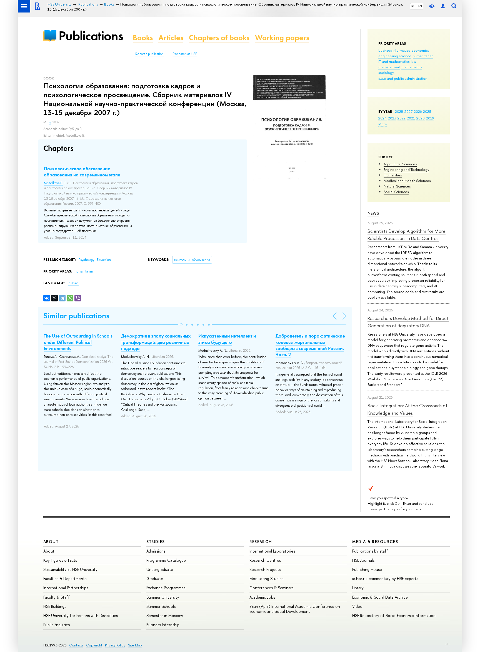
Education (104, 260)
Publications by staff (370, 551)
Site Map (135, 645)
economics (420, 50)
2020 (420, 118)
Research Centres (265, 560)
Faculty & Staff (56, 597)
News (373, 213)
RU (413, 6)
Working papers (282, 38)
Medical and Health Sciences (407, 180)
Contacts (76, 645)
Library (358, 587)
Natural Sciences (397, 186)
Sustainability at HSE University (70, 569)
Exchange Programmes (165, 587)
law (413, 61)
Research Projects (265, 569)
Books (143, 38)
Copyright (94, 645)
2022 (402, 118)
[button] (181, 325)
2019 (430, 118)
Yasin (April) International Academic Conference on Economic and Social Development (294, 609)
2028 (399, 111)
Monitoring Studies (266, 578)
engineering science (394, 55)
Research (260, 541)
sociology (386, 72)
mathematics (411, 66)
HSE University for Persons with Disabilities (80, 615)
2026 (418, 111)
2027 (408, 111)
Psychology (87, 260)
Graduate (154, 578)
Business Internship (162, 624)
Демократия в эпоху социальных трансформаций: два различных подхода (156, 342)
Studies (155, 541)
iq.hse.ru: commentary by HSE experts (385, 578)
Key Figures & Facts (60, 560)
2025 (427, 111)
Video (357, 606)
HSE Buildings (54, 606)
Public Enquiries (56, 624)
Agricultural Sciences (400, 163)
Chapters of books (219, 38)
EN (420, 6)
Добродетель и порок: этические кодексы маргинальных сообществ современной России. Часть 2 (310, 345)
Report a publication (149, 54)
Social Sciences (396, 191)
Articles (170, 38)
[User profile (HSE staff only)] (443, 6)
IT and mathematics (393, 61)
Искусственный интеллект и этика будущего (227, 339)
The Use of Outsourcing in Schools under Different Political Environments (78, 342)
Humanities (393, 175)
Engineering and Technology (406, 169)
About (51, 541)
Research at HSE (185, 54)
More (382, 123)
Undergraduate (159, 569)
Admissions (155, 551)
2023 (392, 118)
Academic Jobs (262, 597)
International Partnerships (65, 587)
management (389, 66)
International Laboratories (272, 551)
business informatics (394, 50)
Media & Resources (375, 541)
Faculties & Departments (64, 578)
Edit (447, 644)
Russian (73, 283)
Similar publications (76, 316)
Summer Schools (161, 606)
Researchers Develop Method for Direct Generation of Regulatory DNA (408, 322)
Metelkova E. (53, 183)
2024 (382, 118)
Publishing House (367, 569)
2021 (411, 118)
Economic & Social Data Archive (380, 597)
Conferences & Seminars (271, 587)
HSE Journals (363, 560)
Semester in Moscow (164, 615)
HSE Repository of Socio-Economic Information (394, 615)
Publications (91, 35)
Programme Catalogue (166, 560)
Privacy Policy (115, 645)
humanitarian (423, 55)
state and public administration (402, 78)
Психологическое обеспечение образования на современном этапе (82, 172)
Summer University (162, 597)
